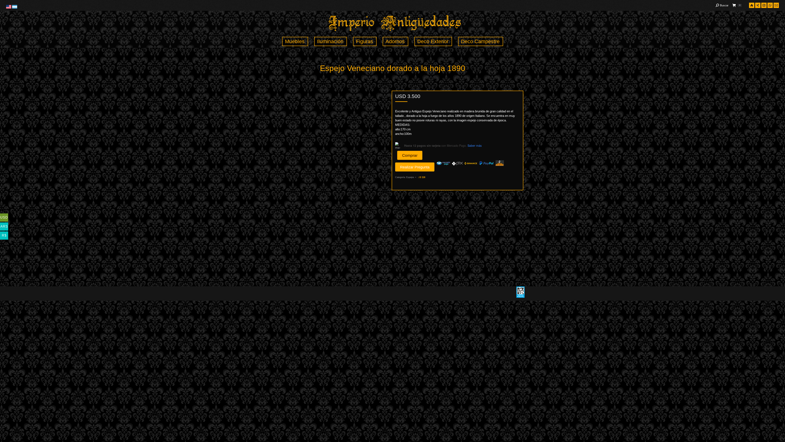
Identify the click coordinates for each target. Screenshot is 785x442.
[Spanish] (14, 7)
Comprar (409, 155)
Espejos (410, 177)
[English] (9, 7)
